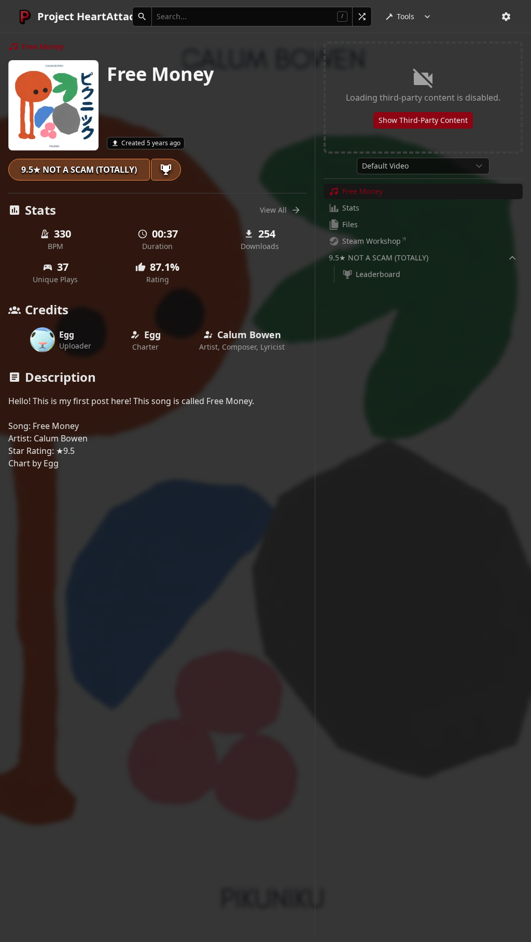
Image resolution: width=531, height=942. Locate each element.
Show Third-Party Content (423, 120)
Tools (405, 16)
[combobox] (423, 166)
